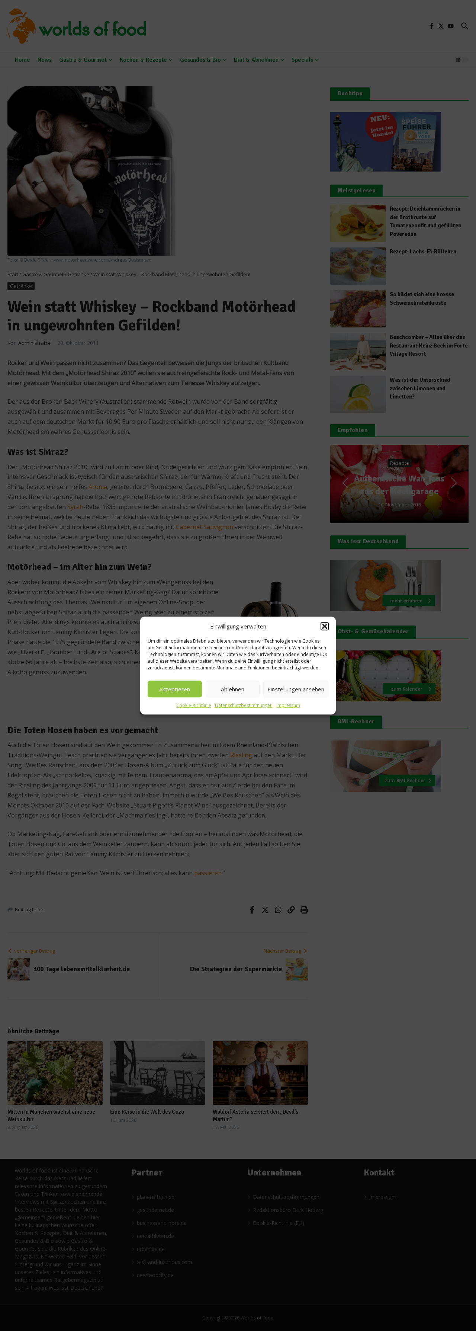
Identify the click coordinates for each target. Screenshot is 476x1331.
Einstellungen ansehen (295, 689)
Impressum (288, 705)
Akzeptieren (174, 689)
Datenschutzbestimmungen (244, 705)
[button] (324, 626)
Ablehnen (232, 689)
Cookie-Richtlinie (193, 705)
